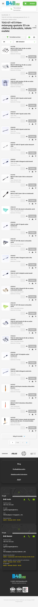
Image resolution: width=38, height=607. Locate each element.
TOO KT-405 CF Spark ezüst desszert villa (22, 145)
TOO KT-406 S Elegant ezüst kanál (22, 161)
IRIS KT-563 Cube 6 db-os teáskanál (22, 193)
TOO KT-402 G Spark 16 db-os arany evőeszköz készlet (22, 289)
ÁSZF (19, 480)
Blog (19, 464)
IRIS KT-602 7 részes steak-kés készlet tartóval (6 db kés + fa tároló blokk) (23, 420)
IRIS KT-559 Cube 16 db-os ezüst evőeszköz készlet (21, 49)
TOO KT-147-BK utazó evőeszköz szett (21, 241)
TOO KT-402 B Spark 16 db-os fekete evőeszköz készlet (22, 338)
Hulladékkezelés (19, 469)
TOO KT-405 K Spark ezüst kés (20, 129)
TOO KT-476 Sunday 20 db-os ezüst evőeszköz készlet (22, 82)
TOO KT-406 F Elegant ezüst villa (21, 257)
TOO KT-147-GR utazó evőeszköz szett (21, 305)
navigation (24, 499)
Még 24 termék (17, 436)
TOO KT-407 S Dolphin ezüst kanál (21, 273)
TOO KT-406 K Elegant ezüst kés (21, 371)
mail (34, 499)
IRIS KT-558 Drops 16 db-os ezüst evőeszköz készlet (21, 65)
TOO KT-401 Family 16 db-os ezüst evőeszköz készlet (21, 322)
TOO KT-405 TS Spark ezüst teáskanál (19, 225)
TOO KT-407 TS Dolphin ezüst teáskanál (20, 355)
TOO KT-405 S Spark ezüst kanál (21, 98)
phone (29, 499)
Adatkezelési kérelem (19, 474)
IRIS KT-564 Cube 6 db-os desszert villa (21, 177)
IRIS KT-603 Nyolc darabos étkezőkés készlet (22, 387)
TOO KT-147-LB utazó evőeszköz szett (23, 209)
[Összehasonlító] (32, 60)
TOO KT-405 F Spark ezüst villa (20, 114)
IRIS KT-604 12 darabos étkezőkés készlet (21, 403)
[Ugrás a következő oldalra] (27, 443)
